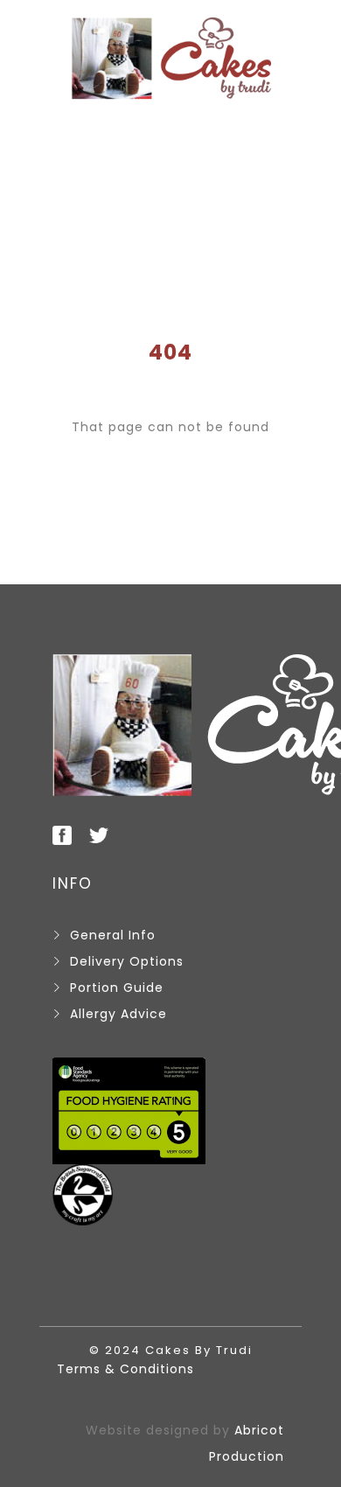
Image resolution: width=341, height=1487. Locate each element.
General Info (113, 935)
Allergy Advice (118, 1014)
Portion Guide (117, 987)
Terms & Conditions (125, 1369)
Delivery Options (127, 961)
